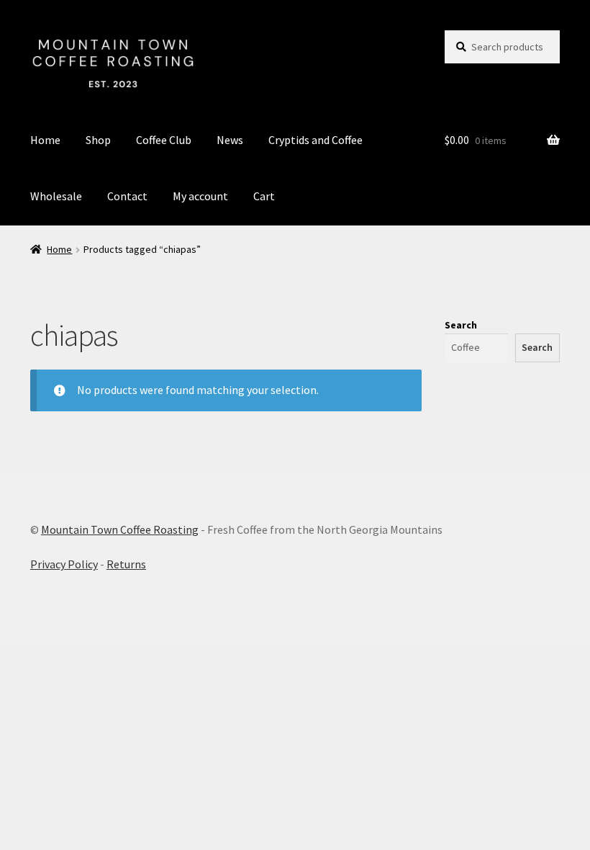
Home (45, 140)
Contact (127, 196)
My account (200, 196)
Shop (98, 140)
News (230, 140)
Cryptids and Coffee (315, 140)
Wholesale (56, 196)
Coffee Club (163, 140)
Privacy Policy (64, 564)
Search (461, 324)
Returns (126, 564)
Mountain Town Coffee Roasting (120, 529)
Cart (264, 196)
